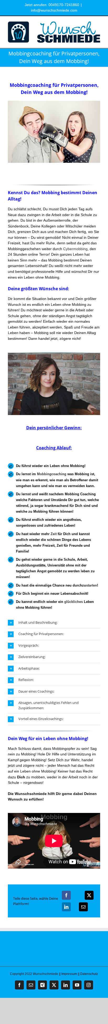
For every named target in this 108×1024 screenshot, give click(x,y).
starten (91, 585)
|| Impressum (68, 974)
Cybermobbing (75, 249)
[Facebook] (66, 895)
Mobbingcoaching (51, 474)
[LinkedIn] (66, 907)
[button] (54, 622)
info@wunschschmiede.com (54, 10)
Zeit (54, 534)
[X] (89, 895)
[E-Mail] (83, 907)
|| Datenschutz (88, 974)
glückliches (73, 602)
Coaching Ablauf (53, 448)
